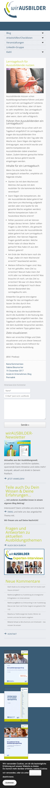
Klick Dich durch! (17, 545)
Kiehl (9, 52)
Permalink (10, 377)
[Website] (25, 9)
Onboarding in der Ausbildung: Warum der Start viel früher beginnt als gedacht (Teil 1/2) (27, 606)
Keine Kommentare (14, 364)
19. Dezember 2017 (14, 371)
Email (10, 511)
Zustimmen (9, 783)
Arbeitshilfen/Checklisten (19, 37)
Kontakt (12, 634)
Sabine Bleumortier (14, 367)
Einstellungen (35, 772)
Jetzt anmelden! (16, 478)
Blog (8, 33)
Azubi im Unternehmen (16, 374)
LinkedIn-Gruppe (15, 47)
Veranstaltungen (15, 42)
